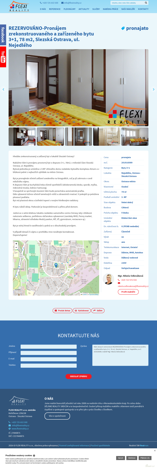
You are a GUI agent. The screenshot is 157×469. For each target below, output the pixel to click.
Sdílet (99, 310)
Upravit (120, 458)
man (144, 445)
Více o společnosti (57, 416)
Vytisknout (83, 310)
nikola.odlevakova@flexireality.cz (133, 286)
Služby (96, 9)
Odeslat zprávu (78, 376)
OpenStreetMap (93, 294)
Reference (54, 9)
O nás (43, 9)
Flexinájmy (69, 9)
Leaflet (84, 294)
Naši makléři (128, 9)
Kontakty (143, 9)
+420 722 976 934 (129, 280)
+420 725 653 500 (50, 2)
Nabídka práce (110, 9)
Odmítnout (131, 458)
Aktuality (84, 9)
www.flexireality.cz (20, 428)
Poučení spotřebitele (100, 445)
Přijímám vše (145, 458)
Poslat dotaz (64, 310)
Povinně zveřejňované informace (74, 445)
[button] (56, 265)
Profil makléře (128, 291)
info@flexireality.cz (72, 2)
